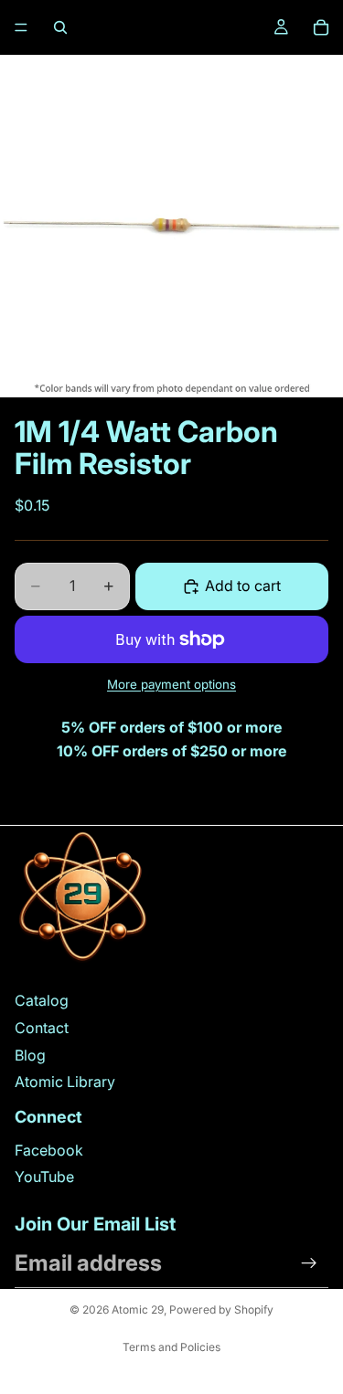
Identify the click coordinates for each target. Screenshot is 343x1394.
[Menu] (21, 27)
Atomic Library (65, 1081)
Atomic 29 (138, 1309)
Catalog (42, 1000)
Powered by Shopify (221, 1309)
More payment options (171, 684)
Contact (42, 1028)
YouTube (44, 1176)
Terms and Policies (171, 1347)
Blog (30, 1055)
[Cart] (321, 27)
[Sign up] (309, 1263)
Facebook (49, 1150)
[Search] (60, 27)
